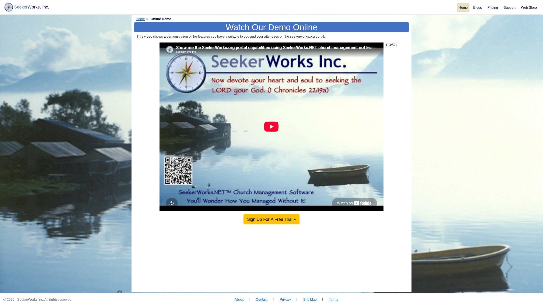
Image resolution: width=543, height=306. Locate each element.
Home (463, 7)
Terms (333, 299)
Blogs (477, 7)
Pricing (492, 7)
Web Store (529, 7)
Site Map (310, 299)
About (239, 299)
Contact (261, 299)
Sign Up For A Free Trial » (271, 219)
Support (509, 7)
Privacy (285, 299)
